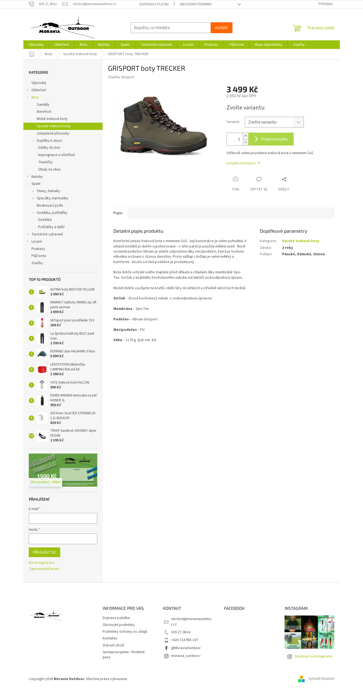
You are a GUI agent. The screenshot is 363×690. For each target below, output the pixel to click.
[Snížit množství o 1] (245, 142)
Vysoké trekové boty (54, 126)
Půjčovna (38, 256)
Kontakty (110, 638)
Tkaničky (45, 162)
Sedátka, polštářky (52, 212)
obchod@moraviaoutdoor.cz (191, 621)
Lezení (36, 241)
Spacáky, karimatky (52, 198)
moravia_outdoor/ (185, 656)
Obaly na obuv (49, 169)
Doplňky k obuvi (49, 140)
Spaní (35, 183)
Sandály (43, 104)
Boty (35, 97)
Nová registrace (42, 562)
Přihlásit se (44, 552)
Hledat (221, 27)
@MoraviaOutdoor (186, 648)
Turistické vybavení (47, 234)
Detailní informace (241, 163)
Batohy (37, 176)
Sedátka (45, 219)
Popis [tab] (118, 213)
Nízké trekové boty (52, 119)
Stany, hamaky (48, 191)
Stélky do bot (49, 147)
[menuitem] (36, 44)
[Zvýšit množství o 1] (245, 136)
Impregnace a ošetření (56, 155)
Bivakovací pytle (50, 205)
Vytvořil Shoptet (321, 679)
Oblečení (38, 90)
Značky (37, 263)
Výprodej (38, 83)
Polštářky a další (51, 227)
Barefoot (44, 111)
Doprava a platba (154, 4)
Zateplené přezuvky (53, 133)
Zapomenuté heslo (44, 569)
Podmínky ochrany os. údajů (125, 631)
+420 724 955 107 (184, 640)
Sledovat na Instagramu (313, 656)
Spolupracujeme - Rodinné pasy (124, 654)
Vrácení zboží (113, 645)
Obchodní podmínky (195, 4)
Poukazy (38, 249)
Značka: (121, 77)
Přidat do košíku (274, 139)
